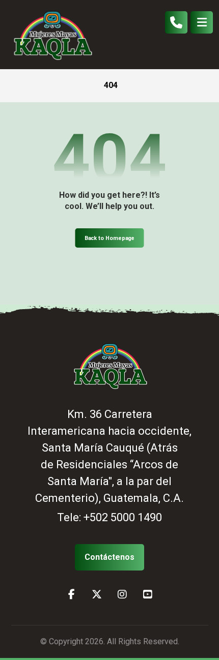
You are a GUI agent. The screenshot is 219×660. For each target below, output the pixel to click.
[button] (201, 22)
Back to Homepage (110, 238)
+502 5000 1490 (123, 517)
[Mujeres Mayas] (52, 35)
